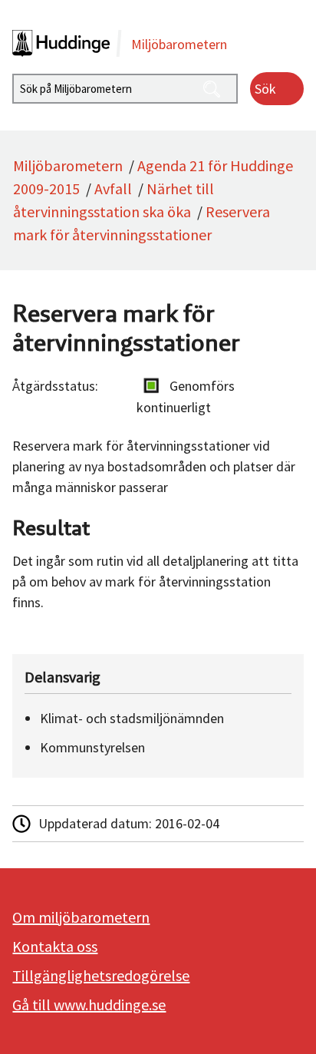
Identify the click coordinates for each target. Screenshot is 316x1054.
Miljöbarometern (68, 165)
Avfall (113, 188)
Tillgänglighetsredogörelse (100, 975)
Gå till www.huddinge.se (89, 1004)
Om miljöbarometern (81, 917)
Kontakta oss (54, 946)
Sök (265, 88)
